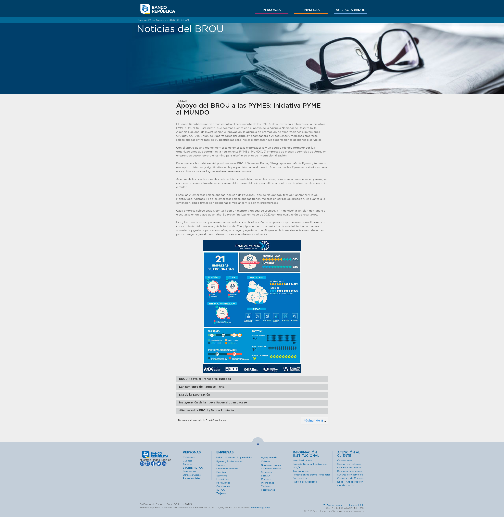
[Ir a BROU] (158, 9)
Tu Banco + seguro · (336, 505)
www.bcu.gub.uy (260, 507)
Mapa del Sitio (356, 505)
